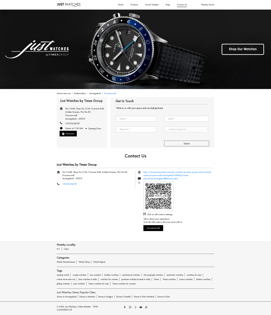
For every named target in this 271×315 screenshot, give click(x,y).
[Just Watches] (69, 5)
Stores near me (63, 93)
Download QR (153, 227)
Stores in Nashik (123, 296)
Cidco (66, 248)
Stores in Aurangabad (66, 296)
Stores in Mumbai (87, 296)
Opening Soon (94, 128)
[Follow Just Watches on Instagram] (130, 307)
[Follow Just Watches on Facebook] (124, 307)
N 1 (58, 248)
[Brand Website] (146, 307)
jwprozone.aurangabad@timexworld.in (160, 178)
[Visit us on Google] (135, 307)
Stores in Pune (163, 296)
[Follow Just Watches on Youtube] (141, 307)
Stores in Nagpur (105, 296)
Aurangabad (95, 93)
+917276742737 (72, 123)
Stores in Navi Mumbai (144, 296)
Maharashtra (80, 93)
